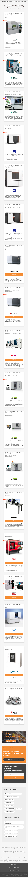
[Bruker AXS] (14, 630)
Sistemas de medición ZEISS (11, 836)
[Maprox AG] (14, 712)
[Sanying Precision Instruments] (14, 397)
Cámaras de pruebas (9, 802)
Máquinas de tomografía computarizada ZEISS (13, 827)
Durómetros (19, 808)
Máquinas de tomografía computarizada (13, 793)
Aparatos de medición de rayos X (11, 796)
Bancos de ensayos (9, 805)
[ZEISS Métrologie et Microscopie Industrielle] (14, 151)
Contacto (14, 274)
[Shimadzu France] (14, 271)
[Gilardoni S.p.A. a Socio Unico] (14, 559)
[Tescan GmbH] (14, 671)
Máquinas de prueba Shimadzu (11, 830)
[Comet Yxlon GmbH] (14, 355)
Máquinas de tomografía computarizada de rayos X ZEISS (13, 822)
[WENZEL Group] (14, 517)
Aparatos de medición (9, 811)
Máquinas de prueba (9, 799)
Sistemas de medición (9, 808)
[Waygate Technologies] (14, 39)
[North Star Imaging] (14, 593)
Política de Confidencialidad (14, 780)
